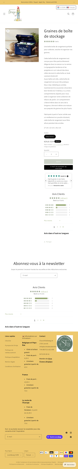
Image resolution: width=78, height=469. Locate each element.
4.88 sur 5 (63, 198)
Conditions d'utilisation (13, 366)
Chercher (8, 341)
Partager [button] (49, 242)
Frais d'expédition (58, 144)
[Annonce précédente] (4, 2)
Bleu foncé (51, 137)
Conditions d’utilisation (32, 464)
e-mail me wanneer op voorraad (58, 167)
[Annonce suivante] (74, 2)
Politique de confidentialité (16, 464)
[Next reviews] (71, 180)
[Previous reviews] (45, 180)
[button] (4, 14)
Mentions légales (59, 464)
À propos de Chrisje (11, 345)
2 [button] (57, 227)
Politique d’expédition (47, 464)
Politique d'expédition (12, 357)
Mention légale (10, 362)
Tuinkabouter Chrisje (26, 462)
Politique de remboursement (10, 351)
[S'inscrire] (55, 275)
